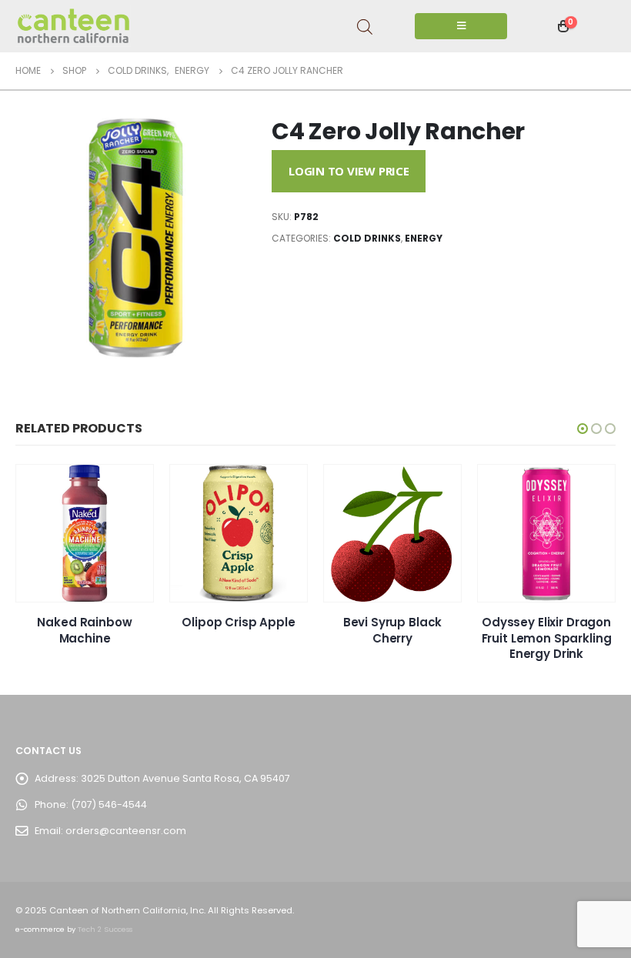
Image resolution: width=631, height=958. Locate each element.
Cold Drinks (367, 238)
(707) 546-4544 (109, 804)
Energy (423, 238)
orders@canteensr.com (125, 830)
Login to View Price (349, 171)
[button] (582, 428)
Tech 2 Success (105, 929)
